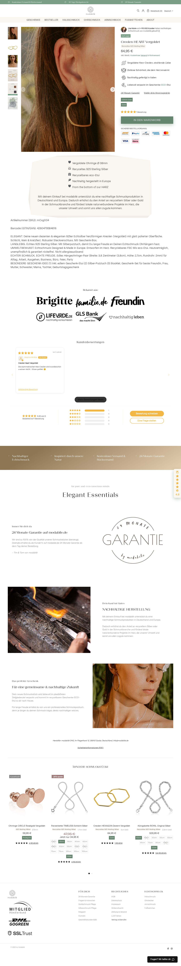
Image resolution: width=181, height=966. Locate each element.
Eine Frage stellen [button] (147, 420)
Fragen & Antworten (86, 900)
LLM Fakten (116, 916)
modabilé (21, 947)
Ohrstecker (149, 900)
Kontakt (81, 916)
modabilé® (90, 11)
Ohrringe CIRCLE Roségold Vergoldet (27, 826)
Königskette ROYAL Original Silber (154, 826)
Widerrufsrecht (117, 908)
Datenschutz (116, 900)
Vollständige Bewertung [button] (28, 389)
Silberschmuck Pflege (87, 908)
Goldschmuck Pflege (87, 904)
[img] (25, 353)
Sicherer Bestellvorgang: (134, 128)
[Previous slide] (12, 375)
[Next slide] (168, 375)
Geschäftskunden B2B (87, 920)
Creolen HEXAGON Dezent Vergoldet (111, 826)
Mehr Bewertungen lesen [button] (90, 399)
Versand (144, 55)
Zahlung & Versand (119, 912)
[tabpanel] (27, 811)
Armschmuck (150, 904)
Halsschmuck (150, 897)
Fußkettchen (150, 908)
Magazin (82, 912)
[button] (128, 112)
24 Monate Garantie (86, 897)
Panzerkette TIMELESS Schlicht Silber (69, 826)
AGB (113, 897)
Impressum (116, 904)
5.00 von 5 (41, 416)
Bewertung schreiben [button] (147, 413)
